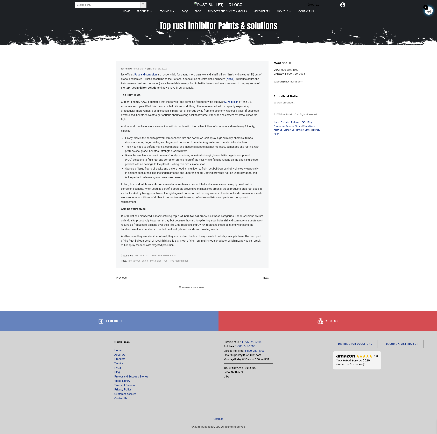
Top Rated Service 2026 (353, 360)
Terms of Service (304, 130)
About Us (282, 11)
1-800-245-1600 (245, 346)
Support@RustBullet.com (246, 355)
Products (143, 11)
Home (126, 11)
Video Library (262, 11)
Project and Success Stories (131, 376)
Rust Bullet (138, 68)
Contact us (306, 11)
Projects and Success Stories (227, 11)
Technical (165, 11)
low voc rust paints (139, 260)
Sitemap (218, 419)
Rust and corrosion (145, 74)
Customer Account (125, 394)
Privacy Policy (122, 389)
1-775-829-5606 (252, 342)
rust (166, 260)
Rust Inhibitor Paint (164, 255)
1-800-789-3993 (255, 350)
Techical (119, 363)
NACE (230, 79)
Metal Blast (142, 255)
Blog (198, 11)
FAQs (185, 11)
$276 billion (231, 101)
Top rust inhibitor (179, 260)
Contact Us (289, 130)
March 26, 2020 (158, 68)
